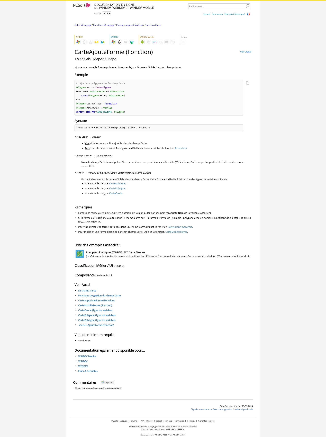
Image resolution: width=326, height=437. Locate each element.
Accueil (206, 13)
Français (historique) (234, 13)
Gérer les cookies (206, 420)
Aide (77, 24)
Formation (179, 420)
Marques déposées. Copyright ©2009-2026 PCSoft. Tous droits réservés (163, 426)
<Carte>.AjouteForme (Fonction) (96, 325)
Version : (98, 13)
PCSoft (114, 420)
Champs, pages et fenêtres (129, 24)
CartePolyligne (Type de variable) (96, 320)
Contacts (191, 420)
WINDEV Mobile (87, 356)
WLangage (86, 24)
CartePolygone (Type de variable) (96, 315)
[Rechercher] (247, 6)
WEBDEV (83, 366)
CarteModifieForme (176, 231)
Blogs (149, 420)
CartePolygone (117, 183)
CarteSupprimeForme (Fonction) (96, 300)
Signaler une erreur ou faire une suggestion (211, 409)
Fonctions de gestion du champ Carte (99, 295)
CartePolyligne (117, 188)
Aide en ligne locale (243, 409)
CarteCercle (115, 193)
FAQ (142, 420)
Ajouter (109, 382)
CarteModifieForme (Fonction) (95, 305)
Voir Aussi (245, 51)
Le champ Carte (87, 290)
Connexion (217, 13)
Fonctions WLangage (103, 24)
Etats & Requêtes (88, 371)
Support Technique (163, 420)
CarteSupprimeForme (180, 226)
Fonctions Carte (153, 24)
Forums (133, 420)
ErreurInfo (181, 148)
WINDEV (82, 361)
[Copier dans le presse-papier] (247, 83)
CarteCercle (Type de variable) (95, 310)
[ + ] (88, 256)
